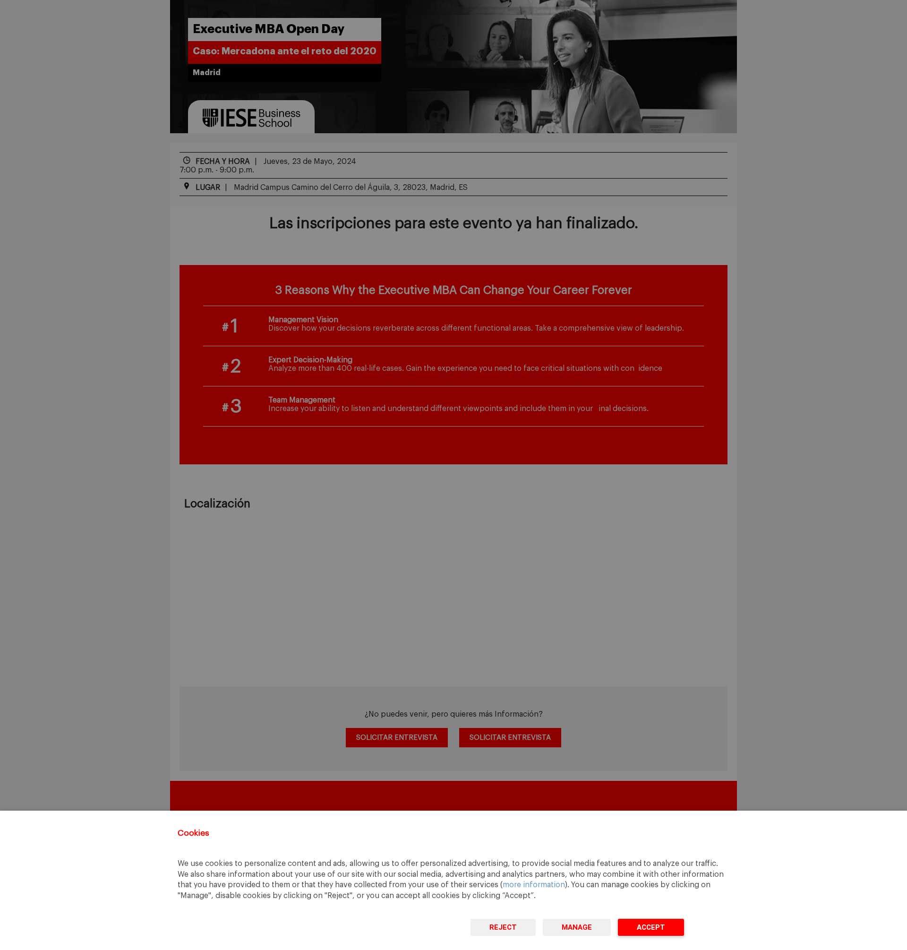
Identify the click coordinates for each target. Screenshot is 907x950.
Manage (577, 927)
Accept (651, 927)
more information (534, 885)
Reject (503, 927)
